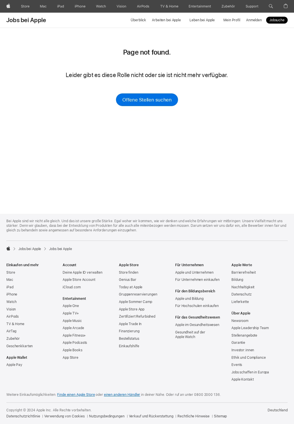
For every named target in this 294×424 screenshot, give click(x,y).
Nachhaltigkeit (242, 287)
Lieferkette (240, 302)
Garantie (238, 343)
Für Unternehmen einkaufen (197, 280)
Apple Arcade (73, 328)
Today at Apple (130, 287)
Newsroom (239, 321)
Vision (11, 309)
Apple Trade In (130, 324)
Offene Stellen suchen (146, 100)
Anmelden (254, 20)
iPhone (11, 294)
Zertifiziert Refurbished (137, 316)
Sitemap (220, 416)
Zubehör (13, 339)
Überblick (138, 20)
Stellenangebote (244, 335)
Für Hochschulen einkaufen (197, 306)
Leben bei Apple (202, 20)
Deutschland (278, 410)
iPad (9, 287)
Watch (11, 302)
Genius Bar (127, 280)
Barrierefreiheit (243, 272)
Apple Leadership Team (249, 328)
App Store (70, 358)
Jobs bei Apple (26, 20)
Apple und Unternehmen (194, 272)
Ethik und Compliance (248, 358)
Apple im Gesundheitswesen (197, 325)
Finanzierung (129, 331)
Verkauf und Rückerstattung (151, 416)
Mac (9, 280)
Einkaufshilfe (129, 346)
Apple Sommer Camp (135, 302)
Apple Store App (131, 309)
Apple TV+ (71, 313)
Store (10, 272)
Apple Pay (14, 365)
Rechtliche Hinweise (193, 416)
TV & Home (15, 324)
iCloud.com (72, 287)
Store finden (128, 272)
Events (236, 365)
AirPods (12, 316)
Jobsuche (277, 20)
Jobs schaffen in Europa (250, 372)
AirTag (11, 331)
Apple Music (72, 321)
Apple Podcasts (75, 343)
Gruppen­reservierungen (138, 294)
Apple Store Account (79, 280)
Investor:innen (242, 350)
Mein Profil (231, 20)
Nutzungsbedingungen (107, 416)
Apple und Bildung (189, 299)
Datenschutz (241, 294)
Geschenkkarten (19, 346)
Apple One (71, 306)
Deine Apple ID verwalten (82, 272)
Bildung (237, 280)
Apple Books (72, 350)
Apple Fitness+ (74, 335)
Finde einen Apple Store (76, 395)
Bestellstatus (129, 339)
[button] (270, 6)
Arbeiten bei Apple (166, 20)
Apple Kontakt (242, 379)
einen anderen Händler (122, 395)
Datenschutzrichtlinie (23, 416)
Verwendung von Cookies (64, 416)
